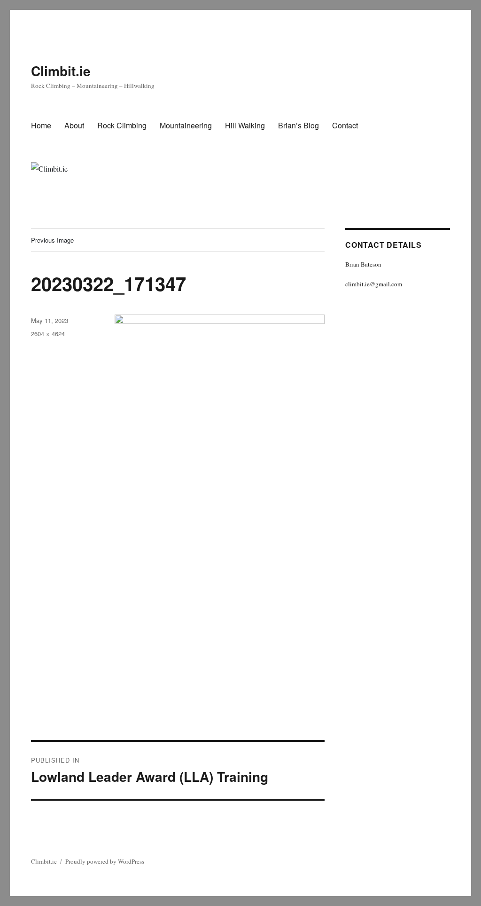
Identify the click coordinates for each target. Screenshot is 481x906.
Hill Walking (245, 125)
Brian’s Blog (298, 125)
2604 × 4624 (48, 333)
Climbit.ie (61, 70)
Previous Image (52, 240)
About (74, 125)
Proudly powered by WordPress (104, 861)
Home (41, 125)
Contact (345, 125)
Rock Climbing (122, 125)
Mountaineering (186, 125)
